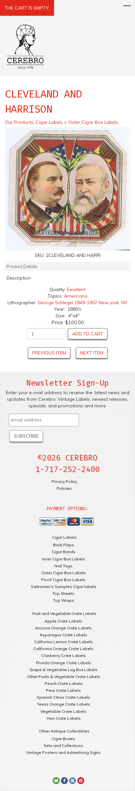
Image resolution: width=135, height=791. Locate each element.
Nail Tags (63, 565)
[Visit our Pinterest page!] (80, 780)
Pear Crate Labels (63, 690)
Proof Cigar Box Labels (63, 579)
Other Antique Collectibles (64, 731)
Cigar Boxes (63, 738)
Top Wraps (63, 600)
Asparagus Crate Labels (63, 634)
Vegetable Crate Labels (63, 711)
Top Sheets (63, 593)
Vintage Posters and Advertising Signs (63, 752)
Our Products (19, 122)
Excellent (76, 289)
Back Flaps (63, 544)
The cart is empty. (27, 8)
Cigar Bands (63, 551)
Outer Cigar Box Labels (63, 572)
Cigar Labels (64, 537)
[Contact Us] (56, 780)
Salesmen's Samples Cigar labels (63, 586)
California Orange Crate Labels (63, 648)
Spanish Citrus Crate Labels (63, 697)
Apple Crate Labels (63, 621)
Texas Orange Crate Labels (63, 704)
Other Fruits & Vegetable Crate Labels (63, 676)
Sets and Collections (63, 745)
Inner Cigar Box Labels (63, 558)
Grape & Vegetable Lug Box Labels (63, 669)
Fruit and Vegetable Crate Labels (64, 613)
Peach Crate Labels (64, 683)
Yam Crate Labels (64, 718)
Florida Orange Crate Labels (63, 662)
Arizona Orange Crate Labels (63, 627)
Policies (64, 488)
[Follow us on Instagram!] (72, 780)
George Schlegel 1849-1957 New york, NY (82, 302)
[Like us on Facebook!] (64, 780)
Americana (75, 296)
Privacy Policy (64, 481)
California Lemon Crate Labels (63, 641)
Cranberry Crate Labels (63, 655)
